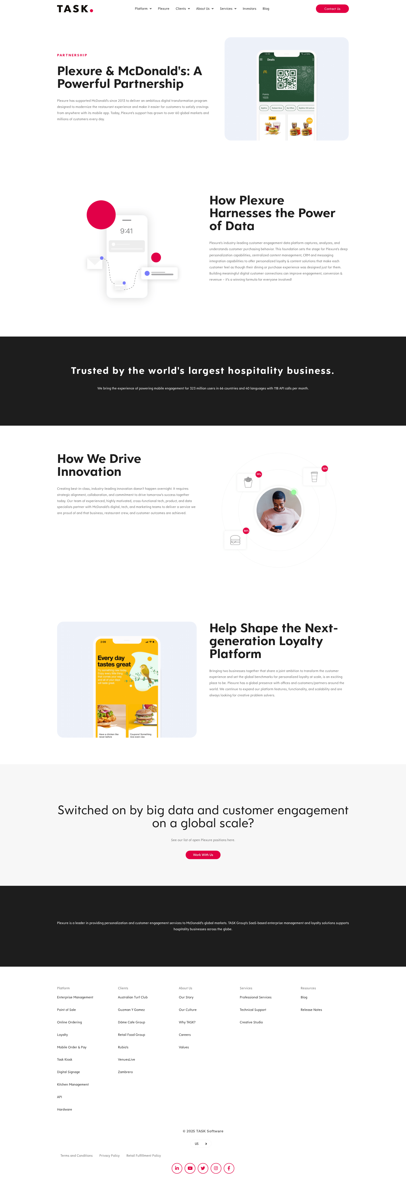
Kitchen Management (73, 1084)
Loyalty (62, 1035)
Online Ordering (69, 1022)
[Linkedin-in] (177, 1168)
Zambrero (125, 1072)
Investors (249, 9)
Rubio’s (123, 1047)
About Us (203, 9)
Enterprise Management (75, 997)
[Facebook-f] (229, 1168)
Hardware (64, 1109)
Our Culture (188, 1010)
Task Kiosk (64, 1059)
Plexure (163, 9)
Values (184, 1047)
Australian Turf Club (133, 997)
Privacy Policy (109, 1156)
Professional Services (256, 997)
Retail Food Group (131, 1035)
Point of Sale (66, 1010)
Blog (266, 9)
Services (226, 9)
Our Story (186, 997)
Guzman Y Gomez (131, 1010)
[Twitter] (203, 1168)
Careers (185, 1035)
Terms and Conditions (76, 1156)
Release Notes (311, 1010)
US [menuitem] (197, 1143)
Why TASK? (187, 1022)
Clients (181, 9)
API (59, 1097)
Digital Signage (68, 1072)
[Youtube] (190, 1168)
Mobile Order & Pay (71, 1047)
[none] (200, 1143)
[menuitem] (200, 1143)
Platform (141, 9)
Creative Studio (251, 1022)
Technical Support (253, 1010)
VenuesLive (126, 1059)
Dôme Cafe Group (131, 1022)
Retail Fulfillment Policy (143, 1156)
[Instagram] (216, 1168)
